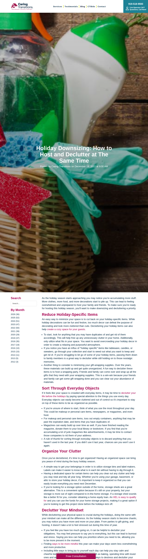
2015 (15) (15, 351)
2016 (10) (15, 348)
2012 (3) (14, 362)
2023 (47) (15, 324)
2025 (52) (15, 318)
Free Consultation (76, 556)
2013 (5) (14, 358)
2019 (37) (15, 338)
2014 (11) (15, 355)
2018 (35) (15, 341)
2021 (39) (15, 331)
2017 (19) (15, 345)
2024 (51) (15, 321)
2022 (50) (15, 328)
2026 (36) (15, 314)
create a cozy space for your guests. (66, 329)
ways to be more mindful (65, 543)
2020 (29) (15, 334)
